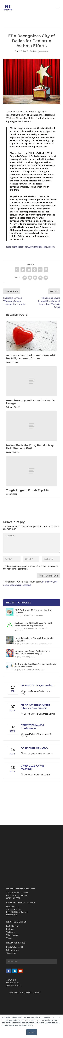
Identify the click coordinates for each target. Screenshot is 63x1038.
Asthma (34, 51)
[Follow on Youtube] (20, 971)
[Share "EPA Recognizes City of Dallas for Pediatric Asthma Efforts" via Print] (46, 269)
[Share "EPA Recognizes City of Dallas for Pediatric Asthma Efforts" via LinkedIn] (29, 269)
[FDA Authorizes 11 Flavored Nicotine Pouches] (9, 612)
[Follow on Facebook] (8, 971)
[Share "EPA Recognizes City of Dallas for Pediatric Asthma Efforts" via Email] (40, 269)
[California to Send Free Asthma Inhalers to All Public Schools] (9, 666)
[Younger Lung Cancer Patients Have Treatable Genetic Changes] (9, 653)
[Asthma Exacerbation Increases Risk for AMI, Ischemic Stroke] (31, 336)
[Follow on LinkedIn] (14, 971)
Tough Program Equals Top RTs (27, 490)
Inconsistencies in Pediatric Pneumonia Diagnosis (34, 639)
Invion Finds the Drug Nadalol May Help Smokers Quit (30, 447)
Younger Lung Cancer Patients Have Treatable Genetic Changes (32, 652)
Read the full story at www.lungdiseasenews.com (30, 246)
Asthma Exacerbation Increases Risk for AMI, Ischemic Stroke (31, 357)
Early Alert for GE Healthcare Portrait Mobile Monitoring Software (33, 624)
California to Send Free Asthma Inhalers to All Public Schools (36, 665)
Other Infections (32, 644)
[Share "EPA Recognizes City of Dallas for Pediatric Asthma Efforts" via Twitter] (23, 269)
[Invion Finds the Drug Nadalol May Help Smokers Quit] (31, 426)
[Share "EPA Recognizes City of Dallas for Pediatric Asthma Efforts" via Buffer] (34, 269)
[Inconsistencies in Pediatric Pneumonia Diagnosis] (9, 640)
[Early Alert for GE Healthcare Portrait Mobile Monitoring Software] (9, 625)
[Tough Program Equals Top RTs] (31, 471)
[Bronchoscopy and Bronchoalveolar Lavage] (31, 381)
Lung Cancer (31, 657)
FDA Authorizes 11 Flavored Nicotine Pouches (33, 611)
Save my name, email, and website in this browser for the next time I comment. (31, 567)
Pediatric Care (45, 644)
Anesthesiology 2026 (34, 747)
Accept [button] (31, 1032)
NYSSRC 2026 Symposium (37, 685)
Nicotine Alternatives (34, 615)
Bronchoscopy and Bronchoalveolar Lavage (30, 402)
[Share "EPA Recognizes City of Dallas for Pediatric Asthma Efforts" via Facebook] (17, 269)
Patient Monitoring (33, 628)
